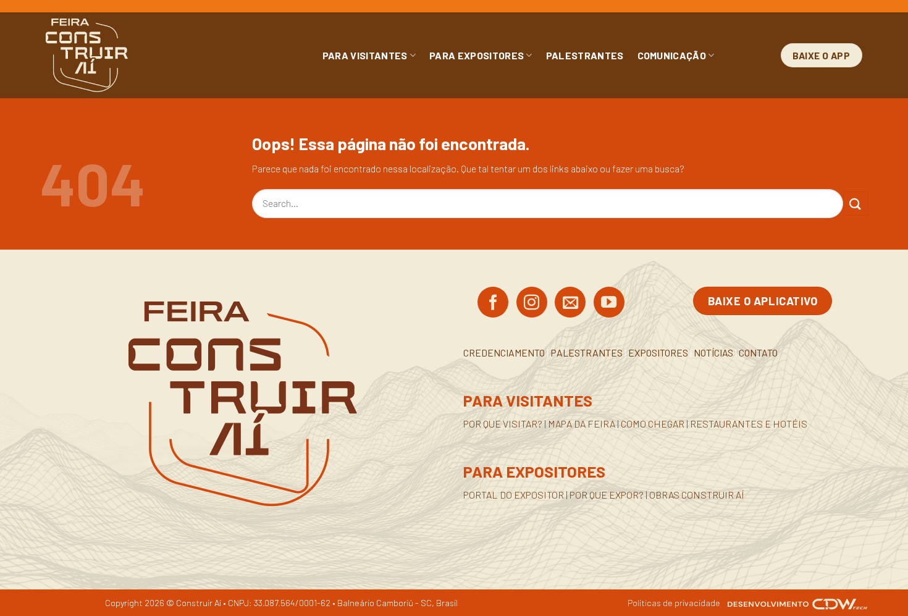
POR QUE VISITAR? (502, 423)
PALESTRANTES (585, 55)
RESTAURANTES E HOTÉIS (748, 423)
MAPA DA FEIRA (581, 423)
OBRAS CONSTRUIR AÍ (696, 494)
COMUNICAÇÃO (672, 55)
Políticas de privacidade (674, 602)
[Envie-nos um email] (570, 303)
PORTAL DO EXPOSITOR (513, 494)
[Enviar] (855, 204)
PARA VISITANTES (365, 55)
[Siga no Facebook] (492, 303)
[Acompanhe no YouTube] (609, 303)
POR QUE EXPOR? (607, 494)
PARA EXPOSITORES (476, 55)
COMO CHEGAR (652, 423)
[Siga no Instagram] (531, 303)
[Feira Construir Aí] (142, 55)
